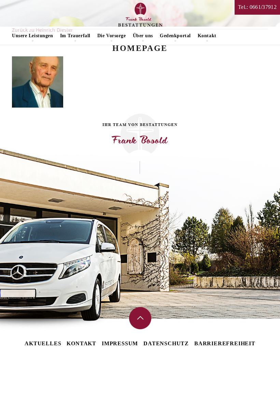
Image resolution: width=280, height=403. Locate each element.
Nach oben (140, 318)
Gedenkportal (175, 35)
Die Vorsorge (111, 35)
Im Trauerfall (75, 35)
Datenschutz (166, 343)
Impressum (120, 343)
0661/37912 (263, 7)
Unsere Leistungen (32, 35)
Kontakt (207, 35)
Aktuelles (43, 343)
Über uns (143, 35)
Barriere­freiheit (224, 343)
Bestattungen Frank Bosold (140, 15)
